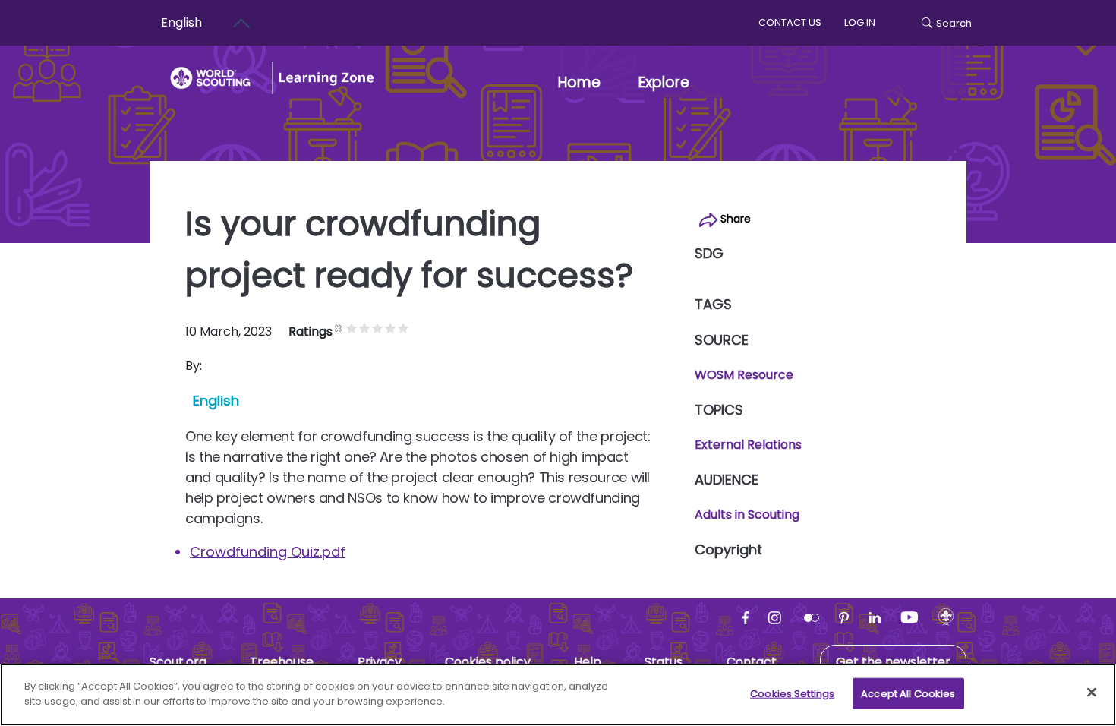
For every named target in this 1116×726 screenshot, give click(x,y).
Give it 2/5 (364, 327)
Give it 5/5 (403, 327)
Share (734, 218)
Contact (752, 662)
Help (587, 662)
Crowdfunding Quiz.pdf (267, 551)
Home (579, 82)
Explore (663, 82)
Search (954, 23)
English (181, 22)
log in (859, 22)
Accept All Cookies (908, 694)
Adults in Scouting (747, 514)
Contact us (789, 22)
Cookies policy (488, 662)
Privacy (380, 662)
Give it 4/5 (390, 327)
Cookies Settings (792, 694)
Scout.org (178, 662)
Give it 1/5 (351, 327)
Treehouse (282, 662)
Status (664, 662)
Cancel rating (339, 327)
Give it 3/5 (377, 327)
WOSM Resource (744, 375)
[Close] (1091, 692)
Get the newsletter (893, 662)
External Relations (748, 444)
